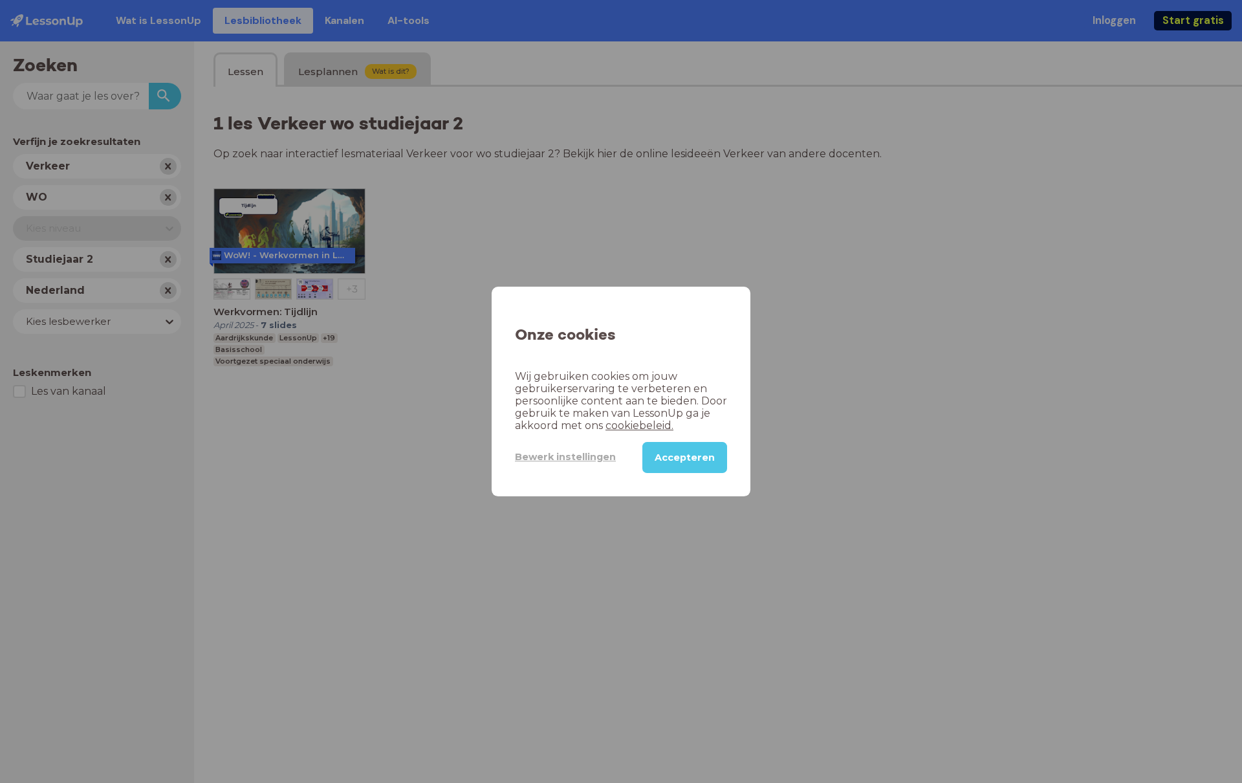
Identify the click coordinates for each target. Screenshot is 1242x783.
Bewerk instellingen (565, 457)
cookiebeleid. (639, 425)
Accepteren (685, 457)
